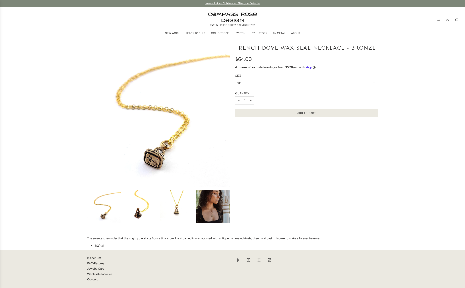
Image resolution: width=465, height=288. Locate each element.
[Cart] (457, 19)
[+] (250, 100)
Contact (92, 279)
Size (238, 75)
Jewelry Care (95, 268)
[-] (238, 100)
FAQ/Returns (95, 263)
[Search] (438, 19)
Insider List (94, 258)
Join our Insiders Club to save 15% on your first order (232, 3)
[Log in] (447, 19)
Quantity (242, 93)
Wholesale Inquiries (99, 274)
